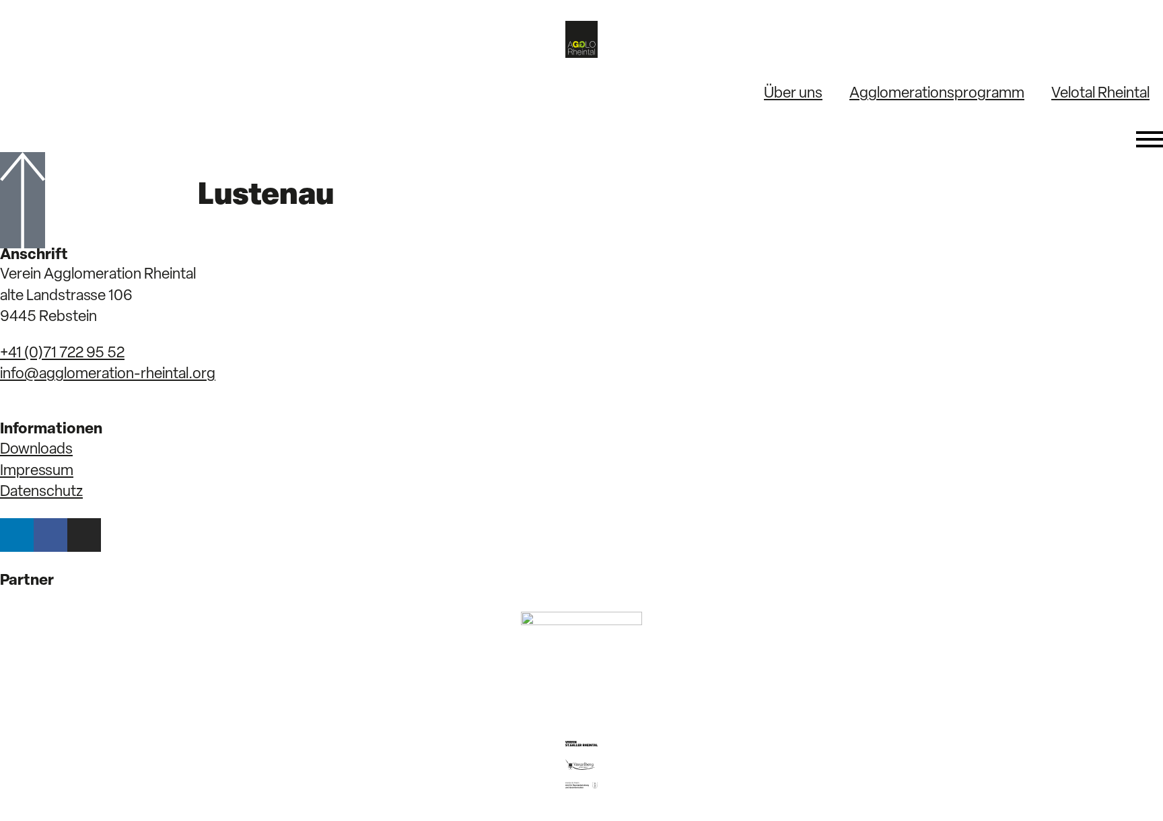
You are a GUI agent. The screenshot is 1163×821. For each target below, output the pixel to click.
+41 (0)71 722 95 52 (62, 353)
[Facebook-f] (50, 535)
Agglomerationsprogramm (936, 94)
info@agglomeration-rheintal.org (107, 374)
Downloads (36, 450)
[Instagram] (84, 535)
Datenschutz (41, 492)
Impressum (36, 471)
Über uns (793, 94)
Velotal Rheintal (1100, 94)
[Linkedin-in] (17, 535)
